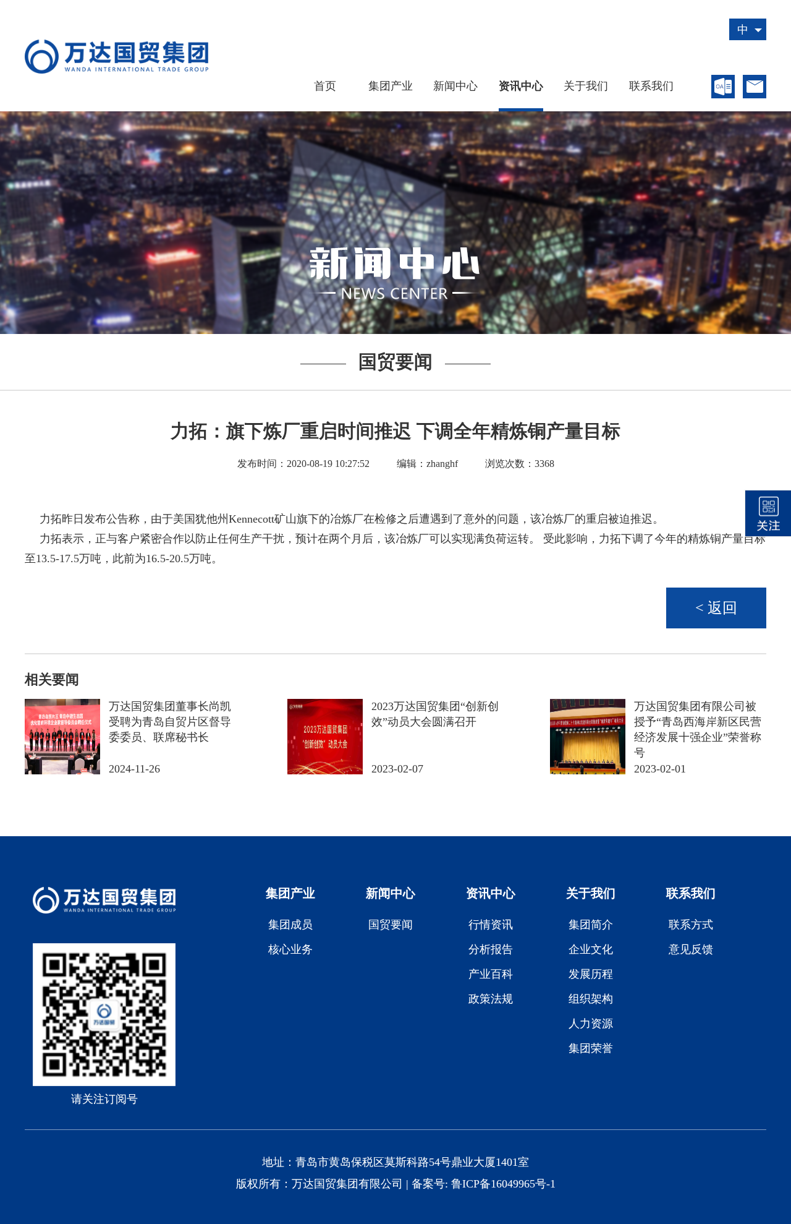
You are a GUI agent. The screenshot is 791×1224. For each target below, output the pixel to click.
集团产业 (390, 86)
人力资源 (591, 1023)
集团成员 (290, 924)
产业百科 (490, 974)
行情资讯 (490, 924)
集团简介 (591, 924)
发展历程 (591, 974)
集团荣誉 (591, 1048)
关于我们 (586, 86)
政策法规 (490, 998)
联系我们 (651, 86)
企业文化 (591, 949)
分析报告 (490, 949)
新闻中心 (455, 86)
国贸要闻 (390, 924)
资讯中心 (521, 86)
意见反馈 (691, 949)
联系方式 (691, 924)
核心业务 (290, 949)
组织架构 (591, 998)
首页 (325, 86)
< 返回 (716, 608)
